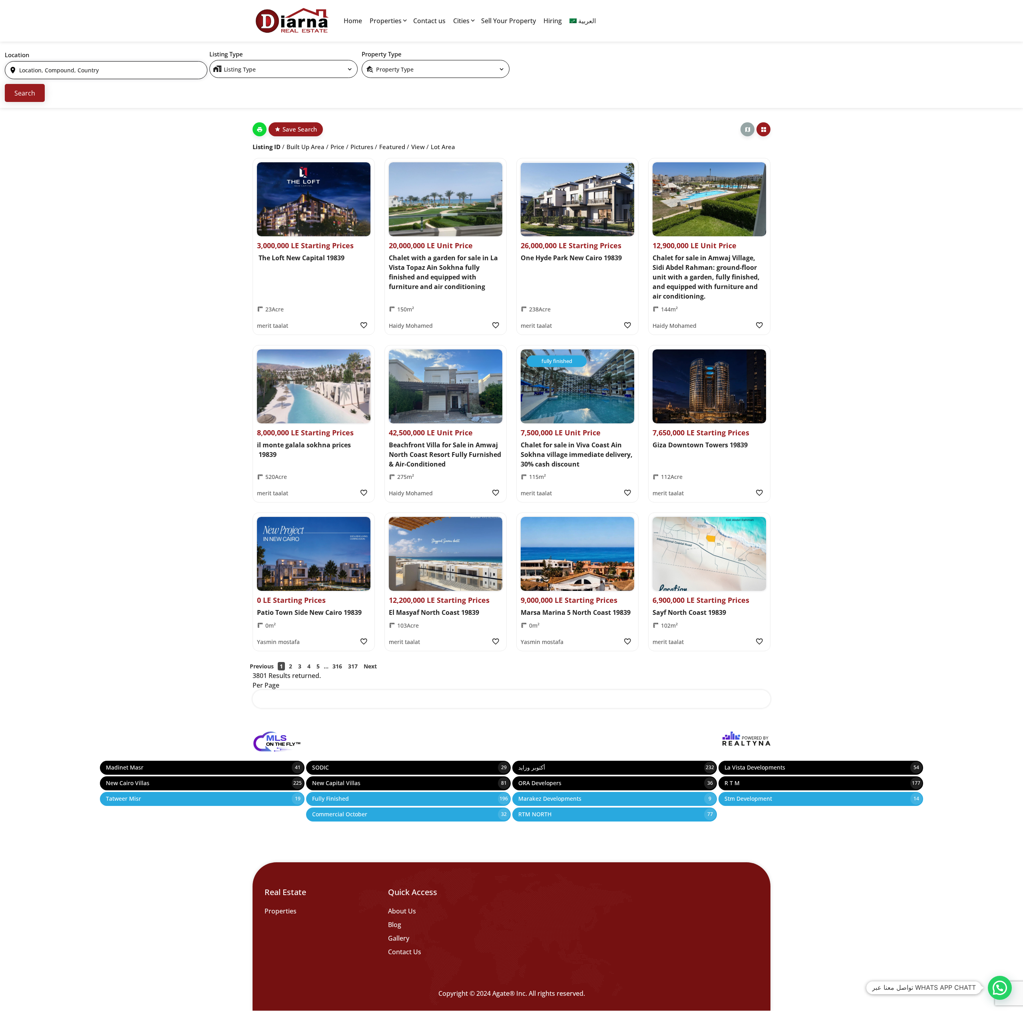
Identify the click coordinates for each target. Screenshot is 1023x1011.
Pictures (361, 147)
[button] (1000, 988)
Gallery (398, 938)
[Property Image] (313, 199)
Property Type (382, 54)
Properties (386, 20)
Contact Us (404, 951)
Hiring (552, 20)
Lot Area (443, 147)
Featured (392, 147)
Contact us (429, 20)
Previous (262, 666)
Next (370, 666)
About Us (402, 911)
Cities (461, 20)
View (418, 147)
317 (353, 666)
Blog (394, 924)
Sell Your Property (508, 20)
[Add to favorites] (363, 325)
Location (17, 55)
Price (337, 147)
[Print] (260, 129)
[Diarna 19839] (292, 21)
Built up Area (305, 147)
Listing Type (226, 54)
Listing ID (267, 147)
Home (353, 20)
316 (337, 666)
